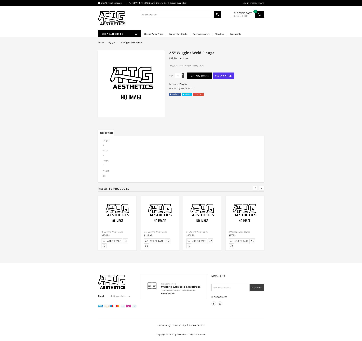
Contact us (235, 34)
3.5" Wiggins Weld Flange (155, 232)
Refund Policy (164, 325)
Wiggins (111, 42)
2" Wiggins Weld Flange (239, 232)
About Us (219, 34)
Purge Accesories (201, 34)
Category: (174, 84)
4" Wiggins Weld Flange (112, 232)
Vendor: (173, 88)
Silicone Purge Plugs (153, 34)
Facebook (175, 94)
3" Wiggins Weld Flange (197, 232)
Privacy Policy (179, 325)
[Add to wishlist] (125, 240)
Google (199, 94)
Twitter (187, 94)
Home (101, 42)
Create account (257, 3)
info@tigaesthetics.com (111, 3)
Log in (245, 3)
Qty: (171, 75)
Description (106, 133)
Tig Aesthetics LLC (185, 88)
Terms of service (196, 325)
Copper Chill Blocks (178, 34)
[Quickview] (104, 245)
